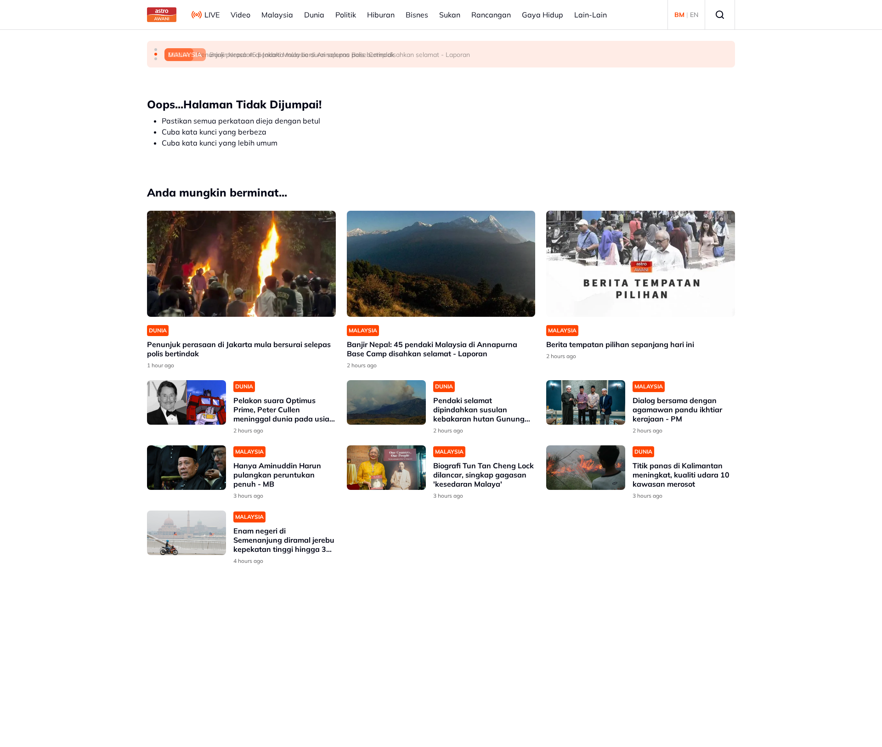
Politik (345, 14)
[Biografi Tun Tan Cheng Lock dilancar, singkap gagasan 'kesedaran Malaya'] (386, 467)
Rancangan (491, 14)
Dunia (314, 14)
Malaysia (277, 14)
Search (720, 14)
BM (679, 15)
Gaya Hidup (542, 14)
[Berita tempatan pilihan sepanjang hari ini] (640, 264)
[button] (155, 49)
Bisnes (417, 14)
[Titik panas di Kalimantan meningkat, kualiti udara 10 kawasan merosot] (585, 467)
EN (694, 15)
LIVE (212, 14)
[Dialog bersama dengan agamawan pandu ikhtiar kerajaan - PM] (585, 402)
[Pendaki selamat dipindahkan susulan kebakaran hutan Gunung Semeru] (386, 402)
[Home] (161, 14)
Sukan (449, 14)
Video (240, 14)
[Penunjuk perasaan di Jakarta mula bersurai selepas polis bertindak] (241, 264)
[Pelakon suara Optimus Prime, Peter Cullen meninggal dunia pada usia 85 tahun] (186, 402)
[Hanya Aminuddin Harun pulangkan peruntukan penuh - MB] (186, 467)
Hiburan (381, 14)
